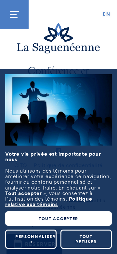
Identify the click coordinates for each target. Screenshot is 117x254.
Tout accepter (58, 218)
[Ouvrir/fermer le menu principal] (14, 14)
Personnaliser (35, 239)
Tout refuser (86, 239)
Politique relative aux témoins (48, 201)
